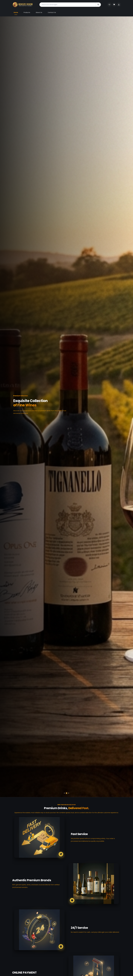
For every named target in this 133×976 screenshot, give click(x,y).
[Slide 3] (68, 793)
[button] (119, 5)
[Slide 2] (66, 793)
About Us (39, 12)
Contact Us (52, 12)
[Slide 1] (64, 793)
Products (27, 12)
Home (16, 12)
